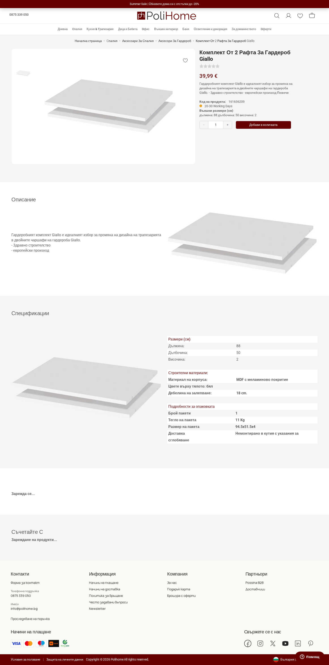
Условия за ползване (25, 659)
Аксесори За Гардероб (174, 41)
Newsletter (97, 608)
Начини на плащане (103, 582)
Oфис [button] (146, 29)
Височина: (176, 359)
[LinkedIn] (297, 643)
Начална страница (88, 41)
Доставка (176, 433)
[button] (277, 16)
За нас (172, 582)
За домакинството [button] (244, 29)
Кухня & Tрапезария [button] (100, 29)
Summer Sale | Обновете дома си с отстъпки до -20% (164, 4)
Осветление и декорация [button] (210, 29)
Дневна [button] (63, 29)
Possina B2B (254, 582)
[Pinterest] (310, 643)
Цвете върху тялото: (190, 386)
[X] (272, 643)
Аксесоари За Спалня (138, 41)
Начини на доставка (104, 589)
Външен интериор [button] (166, 29)
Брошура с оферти (181, 595)
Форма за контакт (25, 582)
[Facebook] (247, 643)
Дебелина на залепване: (190, 393)
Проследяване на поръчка (30, 619)
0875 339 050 (19, 14)
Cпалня (112, 41)
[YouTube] (285, 643)
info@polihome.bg (24, 608)
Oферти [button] (266, 29)
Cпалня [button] (77, 29)
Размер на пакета (183, 427)
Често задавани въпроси (108, 602)
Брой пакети (179, 413)
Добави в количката (263, 125)
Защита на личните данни (64, 659)
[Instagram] (260, 643)
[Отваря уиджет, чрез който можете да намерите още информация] (310, 657)
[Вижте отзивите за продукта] (209, 66)
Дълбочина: (178, 353)
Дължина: (176, 346)
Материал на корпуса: (187, 379)
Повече (283, 92)
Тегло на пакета (182, 420)
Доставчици (255, 589)
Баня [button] (185, 29)
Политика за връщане (106, 595)
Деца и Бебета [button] (127, 29)
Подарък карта (178, 589)
